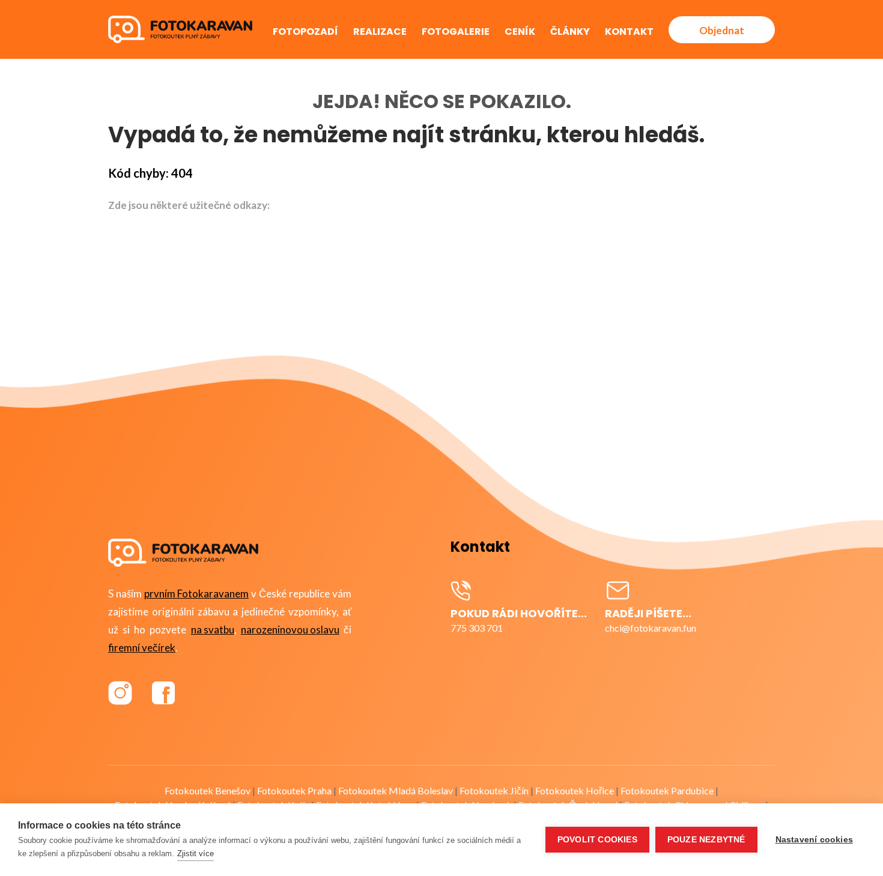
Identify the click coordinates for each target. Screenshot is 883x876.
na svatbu (212, 629)
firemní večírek (141, 647)
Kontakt (629, 31)
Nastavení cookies (814, 839)
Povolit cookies (597, 839)
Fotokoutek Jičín (494, 790)
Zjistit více (195, 853)
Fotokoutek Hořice (574, 790)
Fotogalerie (456, 31)
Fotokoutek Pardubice (667, 790)
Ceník (520, 31)
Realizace (380, 31)
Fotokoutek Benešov (207, 790)
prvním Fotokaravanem (196, 593)
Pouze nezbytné (706, 839)
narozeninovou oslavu (290, 629)
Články (570, 31)
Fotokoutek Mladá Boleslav (395, 790)
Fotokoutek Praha (294, 790)
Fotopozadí (305, 31)
